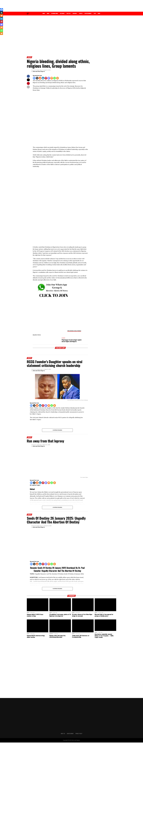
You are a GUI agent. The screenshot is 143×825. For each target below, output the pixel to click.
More (99, 13)
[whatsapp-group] (51, 299)
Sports (81, 13)
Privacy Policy (78, 733)
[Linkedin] (43, 78)
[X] (37, 78)
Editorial (62, 13)
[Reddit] (40, 78)
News (48, 13)
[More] (57, 78)
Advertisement (70, 733)
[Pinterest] (46, 78)
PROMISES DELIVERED (74, 331)
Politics (69, 13)
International (54, 13)
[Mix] (51, 78)
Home (43, 13)
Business (75, 13)
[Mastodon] (48, 78)
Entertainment (88, 13)
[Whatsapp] (54, 78)
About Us (63, 733)
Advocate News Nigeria (39, 71)
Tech (95, 13)
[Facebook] (34, 78)
